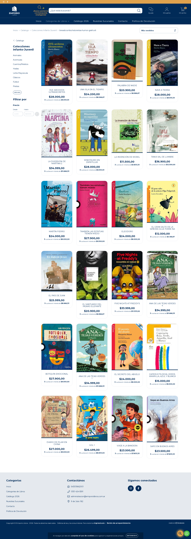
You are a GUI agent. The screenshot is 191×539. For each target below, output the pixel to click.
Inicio (38, 21)
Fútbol (16, 82)
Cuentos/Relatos (20, 64)
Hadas (16, 68)
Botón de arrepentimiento (119, 523)
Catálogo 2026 (81, 21)
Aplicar (37, 114)
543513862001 (77, 486)
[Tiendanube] (177, 523)
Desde (15, 109)
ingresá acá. (99, 523)
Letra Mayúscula (20, 73)
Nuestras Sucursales (103, 21)
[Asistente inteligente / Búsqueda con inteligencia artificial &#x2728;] (180, 533)
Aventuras (17, 60)
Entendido (132, 536)
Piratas (16, 86)
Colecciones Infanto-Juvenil (44, 30)
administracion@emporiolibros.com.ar (88, 496)
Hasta (26, 109)
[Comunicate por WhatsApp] (187, 533)
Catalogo (25, 30)
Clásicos (16, 77)
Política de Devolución (143, 21)
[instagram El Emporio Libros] (4, 2)
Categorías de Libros (57, 21)
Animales (17, 55)
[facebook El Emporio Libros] (7, 2)
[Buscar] (139, 11)
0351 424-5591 (77, 491)
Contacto (123, 21)
